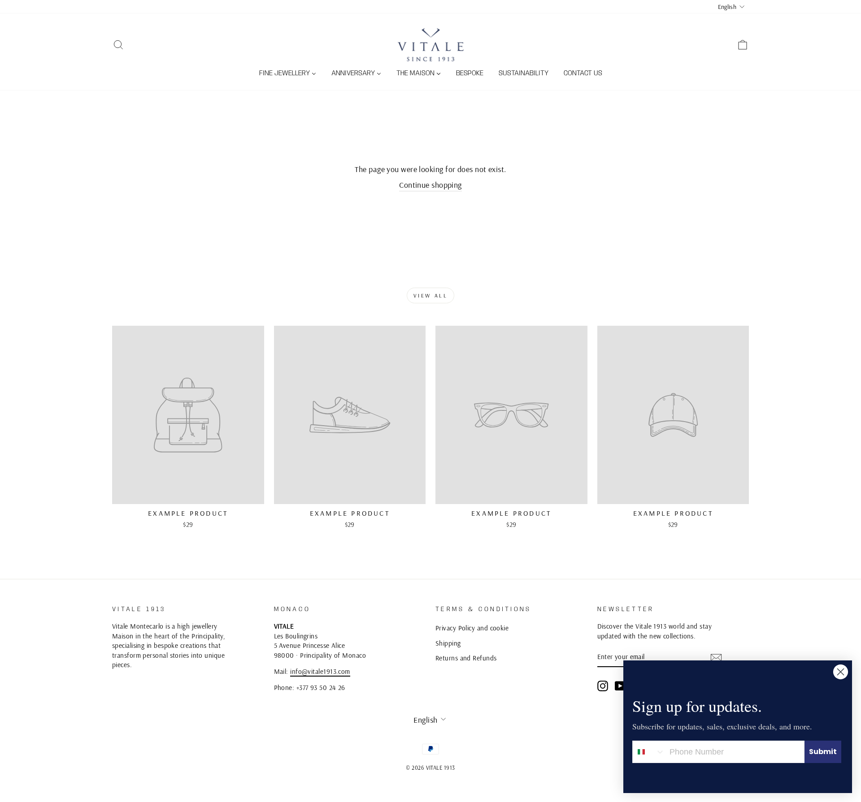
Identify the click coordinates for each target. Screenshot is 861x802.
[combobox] (649, 752)
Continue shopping (430, 185)
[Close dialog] (840, 672)
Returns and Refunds (466, 658)
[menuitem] (288, 74)
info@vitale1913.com (320, 671)
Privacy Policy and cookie (472, 628)
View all (430, 295)
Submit (823, 751)
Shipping (448, 643)
